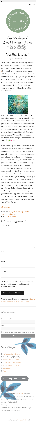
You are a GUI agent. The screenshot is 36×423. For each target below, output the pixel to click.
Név (3, 251)
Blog (4, 371)
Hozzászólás (6, 225)
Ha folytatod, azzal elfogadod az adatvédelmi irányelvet (18, 332)
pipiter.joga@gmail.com (11, 354)
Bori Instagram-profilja (11, 365)
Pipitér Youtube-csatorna (12, 362)
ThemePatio (22, 420)
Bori (25, 59)
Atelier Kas (19, 394)
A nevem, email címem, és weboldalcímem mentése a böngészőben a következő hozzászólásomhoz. (17, 284)
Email (2, 325)
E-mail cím (5, 261)
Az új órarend (11, 216)
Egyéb (11, 59)
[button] (1, 1)
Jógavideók (7, 368)
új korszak (6, 207)
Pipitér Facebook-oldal (11, 360)
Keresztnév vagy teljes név (8, 319)
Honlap (3, 271)
